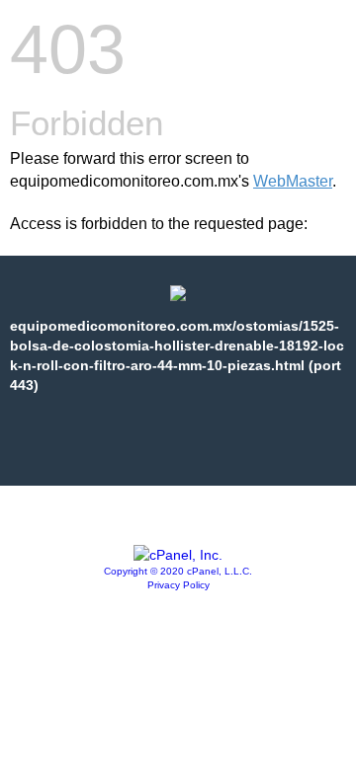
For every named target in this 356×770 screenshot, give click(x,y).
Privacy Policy (178, 584)
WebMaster (292, 181)
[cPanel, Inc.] (178, 555)
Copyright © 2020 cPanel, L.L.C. (178, 571)
